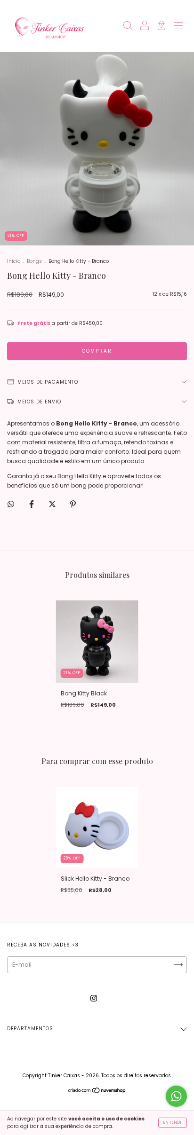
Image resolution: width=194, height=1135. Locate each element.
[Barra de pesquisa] (127, 27)
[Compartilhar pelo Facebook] (32, 504)
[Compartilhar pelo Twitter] (52, 504)
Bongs (34, 261)
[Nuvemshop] (97, 1092)
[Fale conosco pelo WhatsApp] (176, 1096)
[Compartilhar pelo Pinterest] (73, 504)
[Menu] (178, 27)
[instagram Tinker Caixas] (93, 998)
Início (13, 261)
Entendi (172, 1122)
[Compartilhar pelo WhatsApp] (11, 504)
